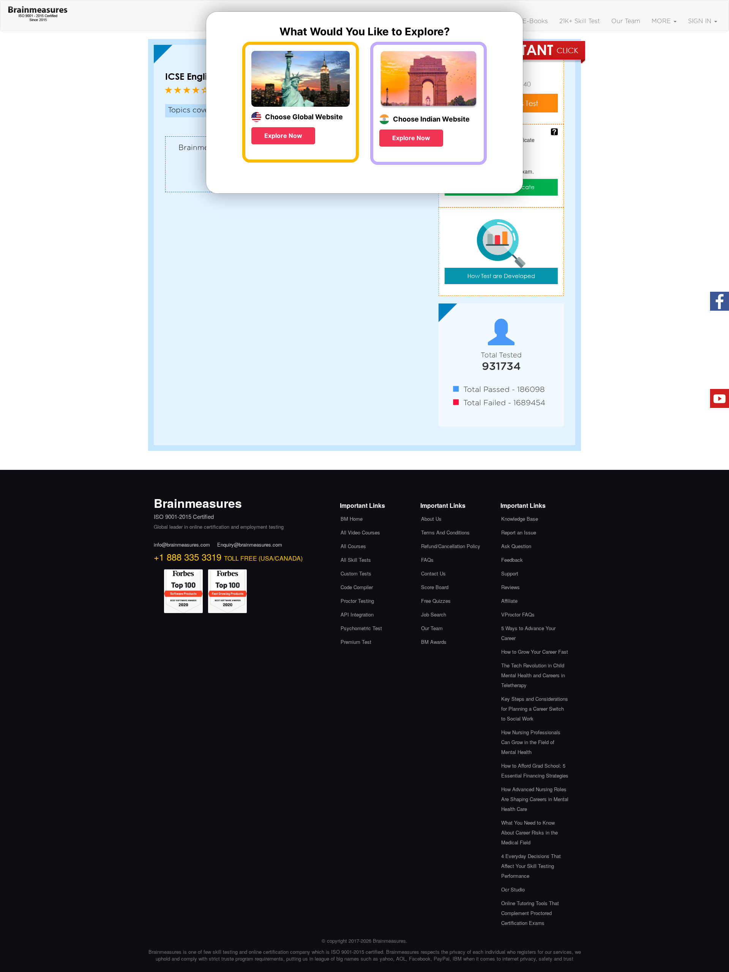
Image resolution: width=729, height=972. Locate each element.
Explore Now (283, 135)
